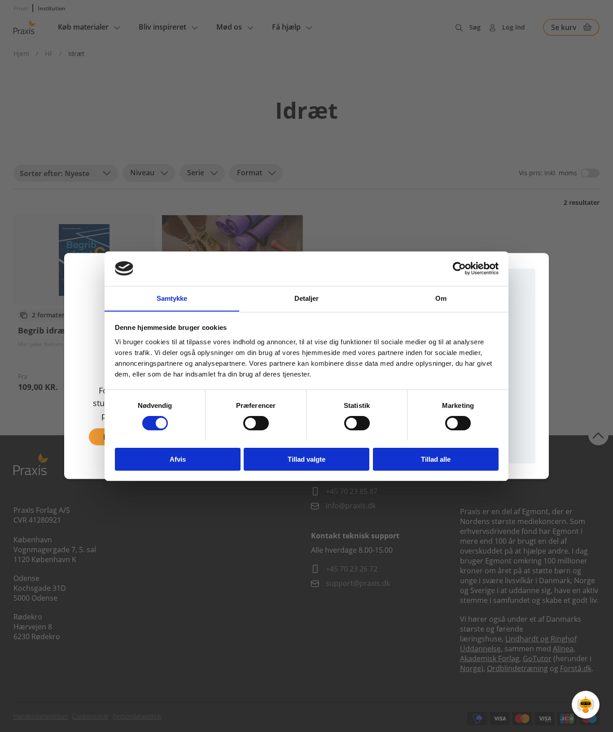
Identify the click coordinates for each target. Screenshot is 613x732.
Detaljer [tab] (306, 298)
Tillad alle (436, 459)
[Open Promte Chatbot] (586, 705)
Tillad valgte (306, 459)
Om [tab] (441, 298)
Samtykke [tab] (172, 298)
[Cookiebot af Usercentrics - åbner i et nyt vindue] (459, 268)
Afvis (178, 459)
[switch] (256, 423)
